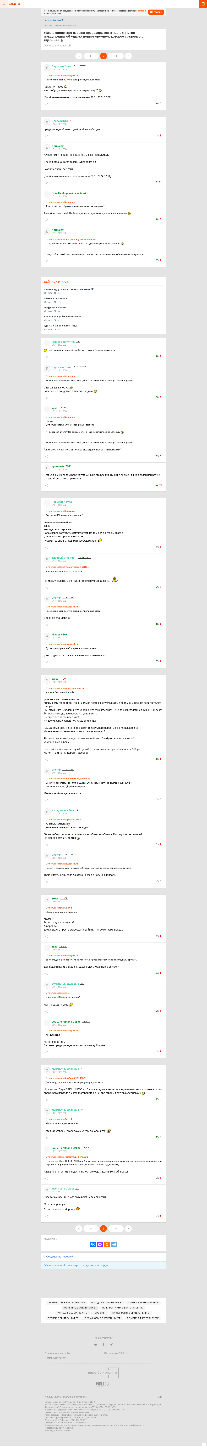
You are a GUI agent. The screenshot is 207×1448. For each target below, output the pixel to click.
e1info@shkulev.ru (117, 1425)
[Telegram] (114, 1244)
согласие (142, 11)
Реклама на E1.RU (115, 1353)
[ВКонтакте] (93, 1244)
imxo (55, 408)
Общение (48, 25)
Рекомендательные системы (58, 1430)
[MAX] (100, 1244)
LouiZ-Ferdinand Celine (66, 1021)
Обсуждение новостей (65, 25)
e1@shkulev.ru (80, 1423)
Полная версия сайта (58, 1353)
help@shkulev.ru (66, 1428)
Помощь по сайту (55, 1358)
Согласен (156, 12)
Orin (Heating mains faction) (69, 193)
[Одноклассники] (107, 1244)
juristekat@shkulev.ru (135, 1425)
